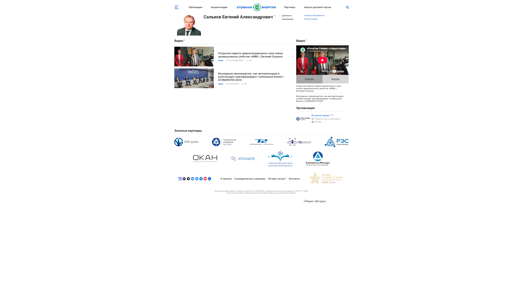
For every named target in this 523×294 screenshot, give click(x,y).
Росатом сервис (311, 19)
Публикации (195, 7)
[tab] (309, 79)
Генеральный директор (314, 15)
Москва (318, 122)
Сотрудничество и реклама (249, 178)
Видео (178, 40)
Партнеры (289, 7)
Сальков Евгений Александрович (238, 16)
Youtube (309, 79)
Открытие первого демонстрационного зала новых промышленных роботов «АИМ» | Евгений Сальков (250, 55)
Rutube (336, 79)
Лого (256, 7)
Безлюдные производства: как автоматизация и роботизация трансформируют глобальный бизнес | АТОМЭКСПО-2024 (251, 77)
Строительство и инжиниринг (327, 119)
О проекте (226, 178)
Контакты (294, 178)
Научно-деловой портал (317, 7)
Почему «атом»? (277, 178)
